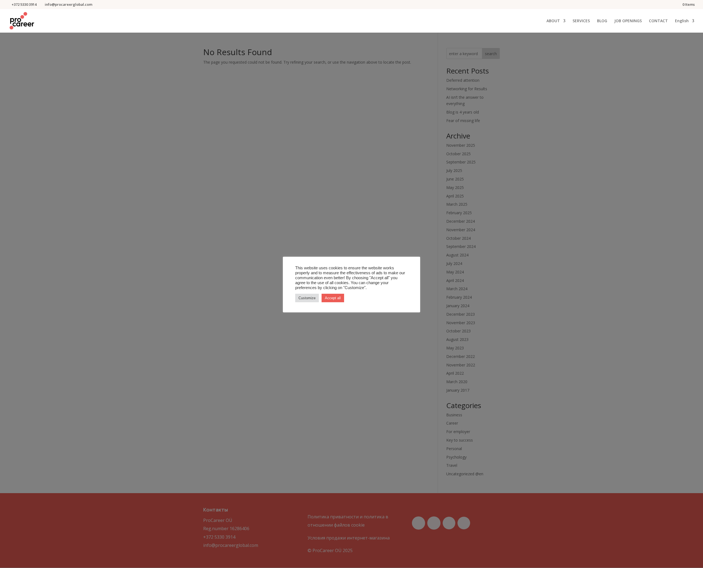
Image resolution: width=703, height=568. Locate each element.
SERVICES (581, 21)
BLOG (602, 21)
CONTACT (658, 21)
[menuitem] (684, 26)
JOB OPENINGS (628, 21)
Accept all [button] (333, 298)
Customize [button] (307, 298)
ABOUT (553, 21)
